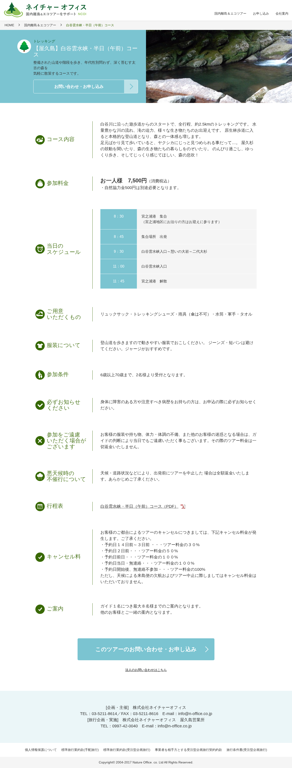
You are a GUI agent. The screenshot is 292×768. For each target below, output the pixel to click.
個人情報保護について (41, 750)
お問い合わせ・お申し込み (79, 86)
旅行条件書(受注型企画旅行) (247, 750)
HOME (9, 25)
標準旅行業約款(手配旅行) (80, 750)
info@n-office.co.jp (195, 713)
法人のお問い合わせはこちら (146, 670)
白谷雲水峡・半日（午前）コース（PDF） (139, 506)
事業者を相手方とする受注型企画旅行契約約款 (188, 750)
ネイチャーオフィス (47, 10)
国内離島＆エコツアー (40, 25)
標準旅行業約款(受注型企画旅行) (126, 750)
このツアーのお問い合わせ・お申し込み (146, 649)
